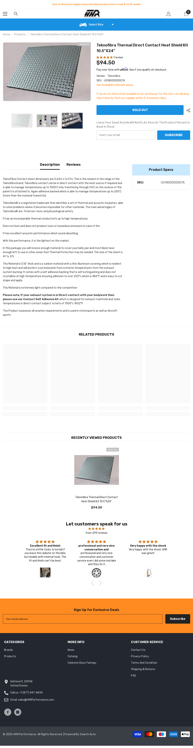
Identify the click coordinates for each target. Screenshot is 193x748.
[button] (104, 57)
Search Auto (88, 734)
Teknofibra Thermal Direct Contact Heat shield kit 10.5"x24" (96, 499)
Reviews (74, 165)
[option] (96, 4)
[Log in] (168, 14)
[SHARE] (187, 110)
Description (50, 165)
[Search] (16, 14)
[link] (25, 408)
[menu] (5, 14)
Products (20, 34)
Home (6, 34)
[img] (96, 529)
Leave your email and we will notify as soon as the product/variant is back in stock (143, 124)
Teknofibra (113, 76)
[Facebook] (7, 712)
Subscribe (174, 135)
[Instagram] (17, 712)
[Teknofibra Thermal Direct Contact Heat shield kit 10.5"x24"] (96, 470)
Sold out (140, 110)
